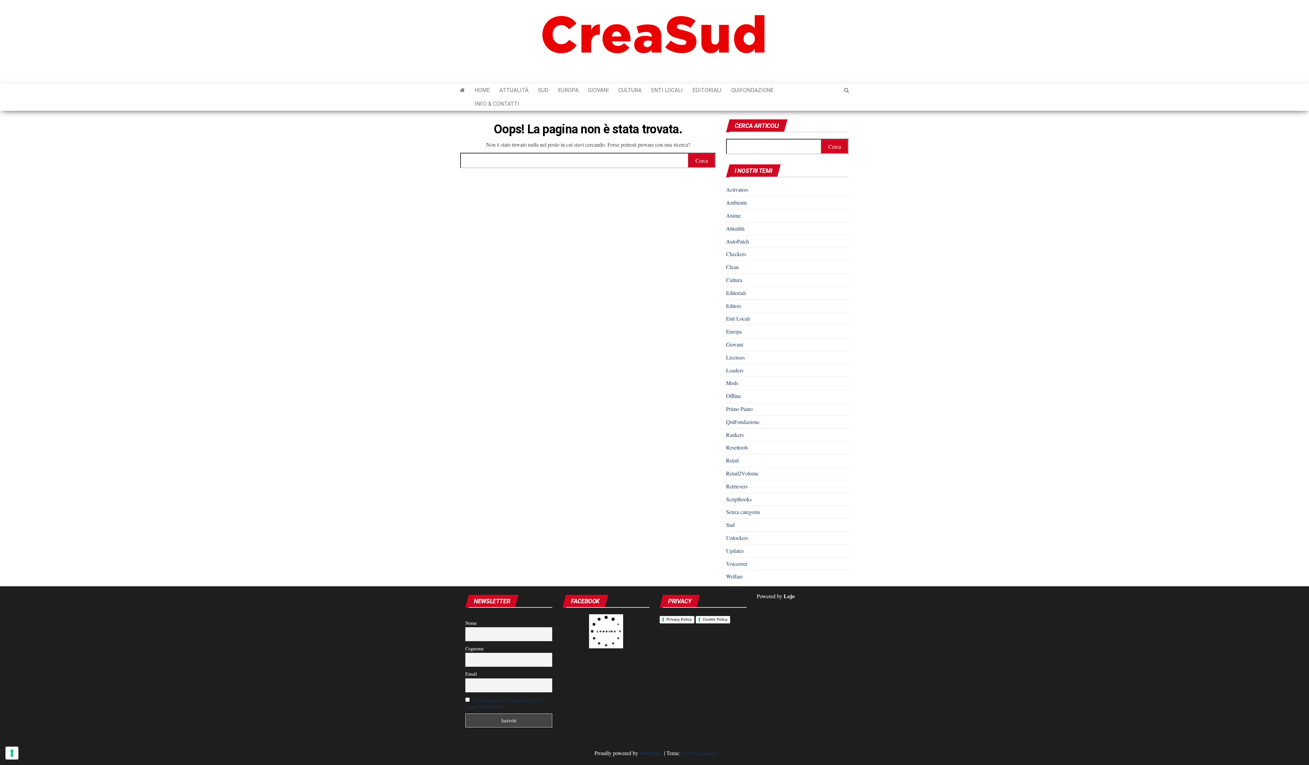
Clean (732, 266)
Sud (543, 90)
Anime (733, 215)
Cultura (630, 90)
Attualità (513, 90)
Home (482, 90)
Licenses (735, 357)
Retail (732, 460)
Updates (735, 550)
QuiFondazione (752, 90)
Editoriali (707, 90)
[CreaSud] (462, 90)
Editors (733, 305)
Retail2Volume (742, 473)
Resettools (737, 447)
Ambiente (736, 202)
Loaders (734, 370)
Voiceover (737, 563)
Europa (568, 90)
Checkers (736, 254)
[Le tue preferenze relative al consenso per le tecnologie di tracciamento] (11, 753)
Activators (737, 189)
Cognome (474, 648)
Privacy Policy (679, 619)
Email (471, 674)
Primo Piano (739, 408)
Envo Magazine (698, 752)
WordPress (651, 752)
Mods (732, 382)
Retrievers (737, 486)
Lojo (789, 596)
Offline (733, 395)
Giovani (598, 90)
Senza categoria (743, 511)
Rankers (735, 434)
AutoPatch (737, 241)
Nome (471, 623)
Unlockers (737, 537)
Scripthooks (739, 499)
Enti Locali (667, 90)
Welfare (734, 576)
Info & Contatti (497, 104)
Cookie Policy (715, 619)
